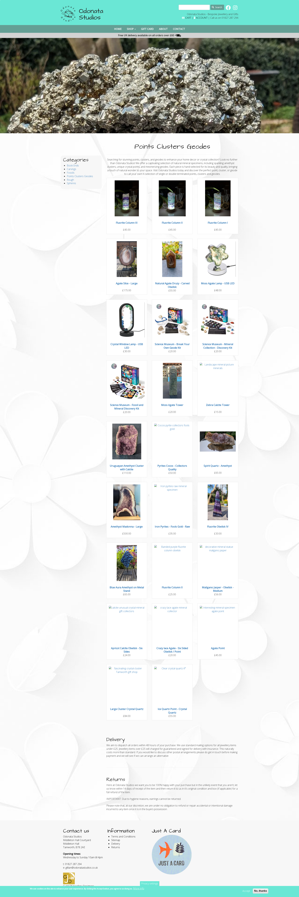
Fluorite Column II (172, 222)
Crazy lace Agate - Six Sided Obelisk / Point (172, 649)
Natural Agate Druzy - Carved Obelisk (172, 285)
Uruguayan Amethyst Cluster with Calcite (127, 467)
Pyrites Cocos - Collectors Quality (172, 467)
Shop (130, 29)
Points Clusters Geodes (80, 176)
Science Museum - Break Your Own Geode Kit (172, 345)
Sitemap (115, 840)
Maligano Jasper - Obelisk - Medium (218, 589)
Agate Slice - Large (127, 283)
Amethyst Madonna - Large (127, 526)
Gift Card (147, 29)
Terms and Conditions (123, 836)
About (163, 29)
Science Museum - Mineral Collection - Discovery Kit (217, 345)
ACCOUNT (202, 17)
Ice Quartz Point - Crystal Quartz (172, 710)
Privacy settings (149, 883)
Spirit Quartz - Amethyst (218, 465)
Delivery (115, 843)
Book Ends (73, 165)
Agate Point (218, 648)
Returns (115, 847)
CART (188, 17)
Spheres (71, 183)
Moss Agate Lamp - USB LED (218, 283)
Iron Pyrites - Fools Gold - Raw (172, 526)
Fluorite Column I (218, 222)
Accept (246, 891)
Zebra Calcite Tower (218, 405)
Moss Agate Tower (172, 405)
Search (218, 7)
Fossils (70, 172)
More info (138, 888)
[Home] (82, 15)
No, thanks (260, 891)
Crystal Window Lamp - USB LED (127, 345)
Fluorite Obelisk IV (217, 526)
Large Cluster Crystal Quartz (126, 709)
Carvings (71, 169)
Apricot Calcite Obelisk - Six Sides (126, 649)
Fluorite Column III (127, 222)
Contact (179, 29)
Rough (70, 179)
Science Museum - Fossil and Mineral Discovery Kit (126, 406)
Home (118, 29)
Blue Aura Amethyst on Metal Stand (127, 589)
